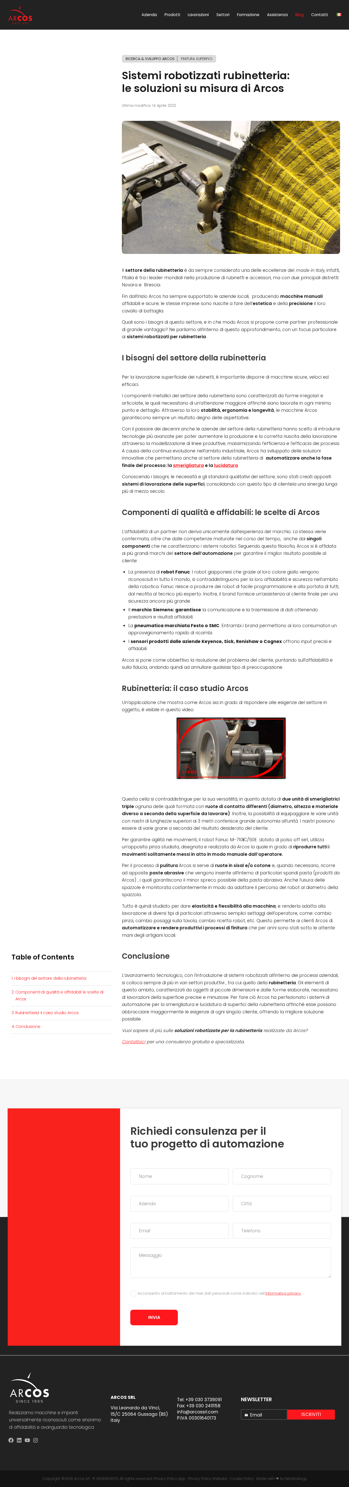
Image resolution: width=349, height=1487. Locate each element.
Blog (299, 14)
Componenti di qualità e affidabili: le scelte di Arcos (59, 995)
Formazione (248, 14)
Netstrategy (296, 1478)
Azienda (149, 14)
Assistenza (277, 14)
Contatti (319, 14)
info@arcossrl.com (197, 1412)
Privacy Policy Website (207, 1478)
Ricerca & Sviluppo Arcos (150, 58)
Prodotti (172, 14)
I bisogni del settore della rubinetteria (50, 978)
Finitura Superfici (196, 58)
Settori (222, 14)
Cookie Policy (242, 1478)
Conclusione (28, 1026)
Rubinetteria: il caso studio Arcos (46, 1013)
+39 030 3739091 (203, 1400)
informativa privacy (283, 1293)
